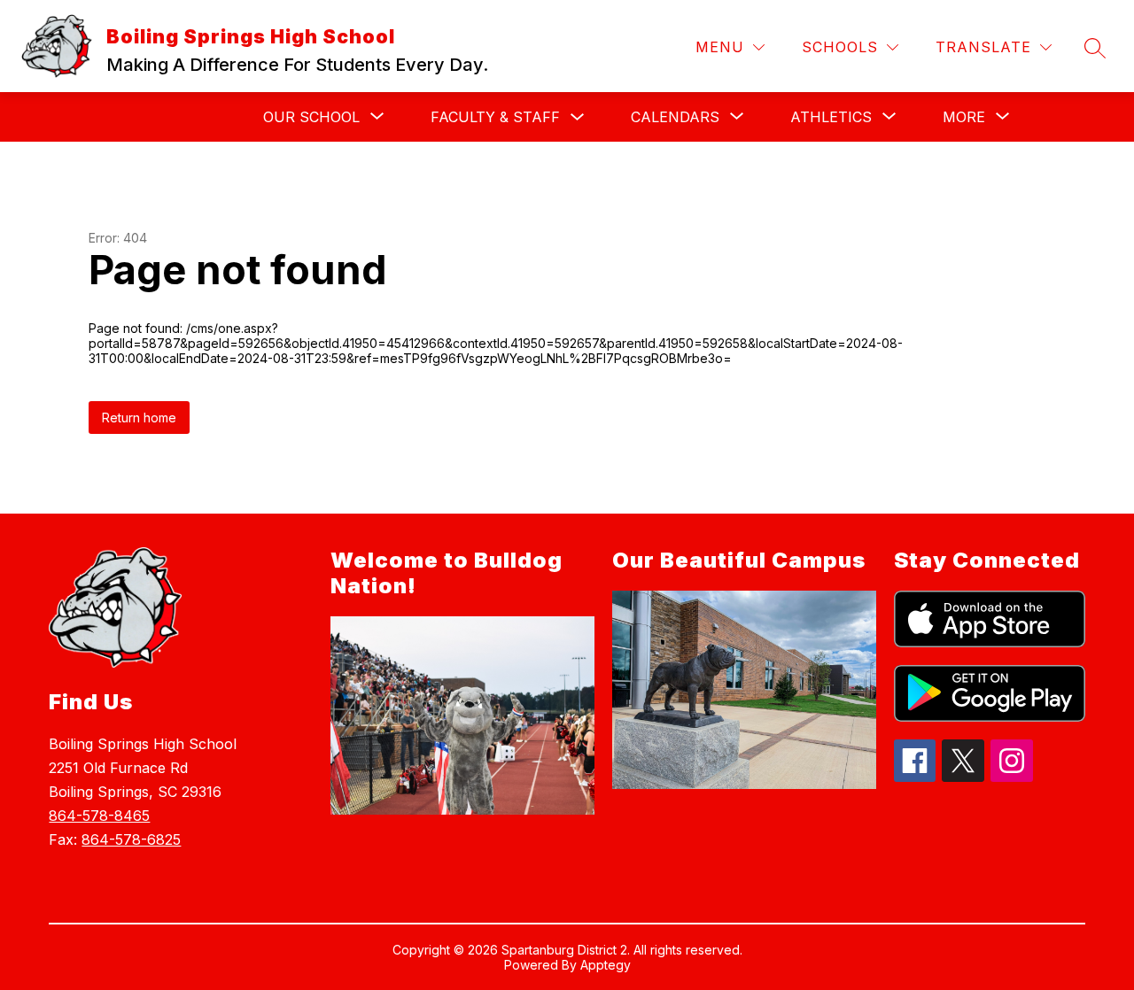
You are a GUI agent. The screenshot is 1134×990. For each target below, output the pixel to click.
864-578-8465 (99, 815)
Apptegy (605, 964)
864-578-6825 (131, 839)
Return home (139, 417)
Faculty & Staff (495, 117)
